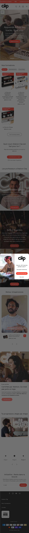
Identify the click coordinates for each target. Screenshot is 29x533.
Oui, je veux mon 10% (21, 273)
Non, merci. (22, 277)
